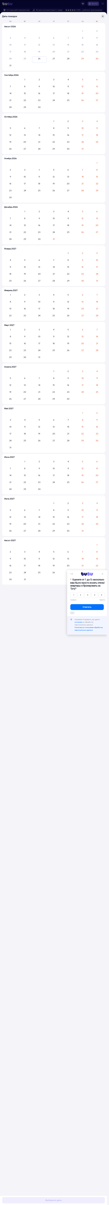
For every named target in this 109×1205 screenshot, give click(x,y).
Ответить (87, 607)
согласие (78, 622)
